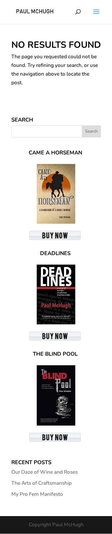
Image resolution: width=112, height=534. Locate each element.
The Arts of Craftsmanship (41, 483)
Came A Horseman (55, 152)
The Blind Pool (55, 353)
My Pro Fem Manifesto (37, 494)
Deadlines (55, 253)
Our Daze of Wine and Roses (44, 472)
